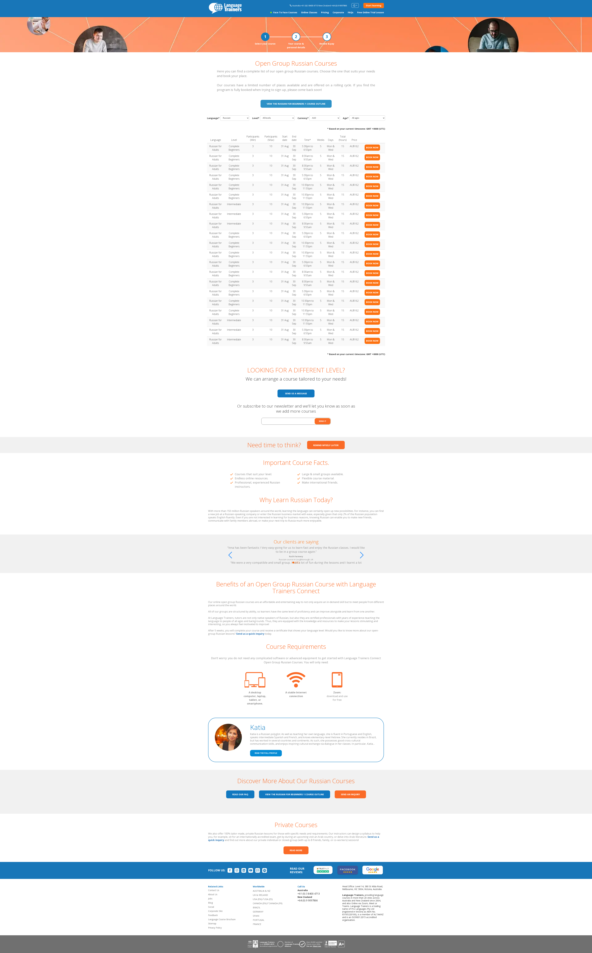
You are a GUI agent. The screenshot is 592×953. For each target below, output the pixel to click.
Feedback (213, 915)
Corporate (338, 12)
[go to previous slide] (230, 555)
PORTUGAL (258, 919)
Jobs (210, 898)
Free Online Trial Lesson (370, 12)
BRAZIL (256, 907)
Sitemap (212, 923)
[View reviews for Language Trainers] (334, 944)
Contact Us (213, 890)
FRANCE (257, 924)
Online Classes (309, 12)
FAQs (350, 12)
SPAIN (256, 915)
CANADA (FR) (275, 903)
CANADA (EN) (260, 903)
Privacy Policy (215, 927)
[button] (293, 562)
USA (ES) (268, 899)
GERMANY (258, 911)
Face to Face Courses (285, 12)
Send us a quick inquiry (250, 633)
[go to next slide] (362, 555)
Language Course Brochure (222, 919)
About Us (212, 894)
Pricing (325, 12)
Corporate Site (215, 911)
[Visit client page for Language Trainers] (311, 944)
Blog (210, 902)
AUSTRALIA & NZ (261, 890)
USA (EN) (257, 899)
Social (211, 906)
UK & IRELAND (260, 895)
